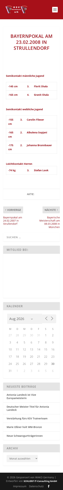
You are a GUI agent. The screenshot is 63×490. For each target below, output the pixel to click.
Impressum (19, 486)
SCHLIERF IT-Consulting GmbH (40, 481)
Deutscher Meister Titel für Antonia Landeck (28, 408)
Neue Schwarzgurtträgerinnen (25, 435)
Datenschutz (36, 486)
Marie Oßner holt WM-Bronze (24, 427)
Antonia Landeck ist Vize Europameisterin (21, 396)
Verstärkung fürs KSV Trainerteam (27, 418)
